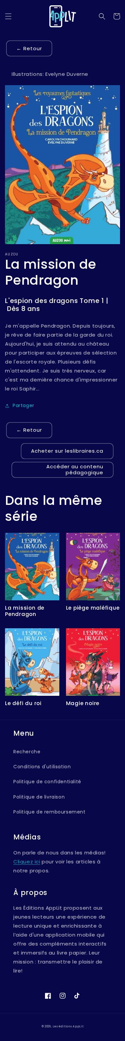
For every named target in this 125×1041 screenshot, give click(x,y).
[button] (8, 16)
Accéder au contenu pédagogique (74, 469)
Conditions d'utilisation (42, 766)
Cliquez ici (26, 861)
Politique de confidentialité (47, 781)
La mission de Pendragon (24, 611)
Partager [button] (23, 405)
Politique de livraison (39, 797)
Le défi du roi (23, 703)
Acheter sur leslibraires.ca (67, 450)
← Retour (29, 48)
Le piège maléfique (93, 608)
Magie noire (83, 703)
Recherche (26, 751)
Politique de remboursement (49, 812)
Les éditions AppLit (68, 1026)
